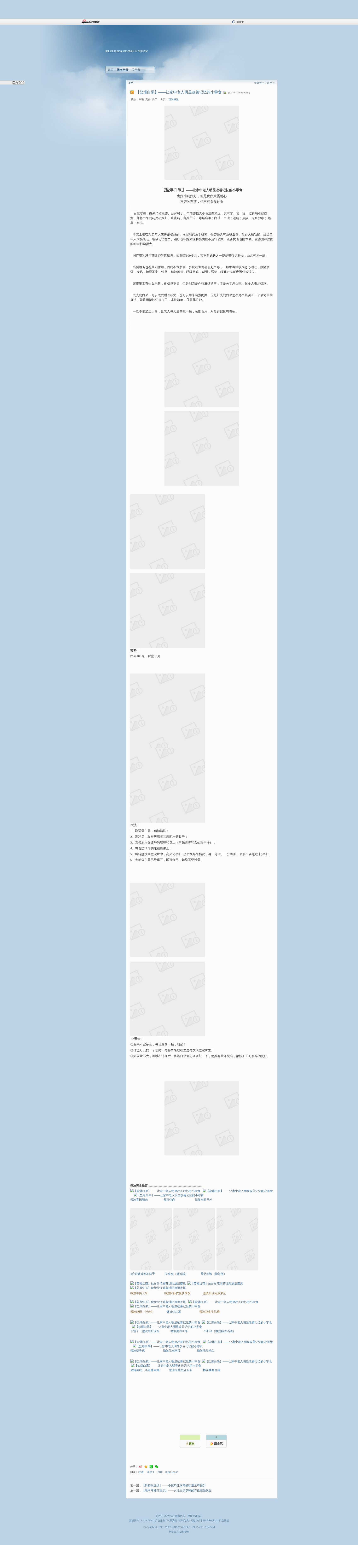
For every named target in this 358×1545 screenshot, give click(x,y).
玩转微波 (174, 99)
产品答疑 (224, 1520)
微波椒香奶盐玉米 (180, 1370)
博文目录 (122, 69)
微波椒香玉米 (203, 1199)
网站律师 (196, 1520)
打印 (160, 1472)
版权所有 (184, 1531)
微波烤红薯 (174, 1311)
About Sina (147, 1520)
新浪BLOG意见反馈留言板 (170, 1516)
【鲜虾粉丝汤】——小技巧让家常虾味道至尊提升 (174, 1485)
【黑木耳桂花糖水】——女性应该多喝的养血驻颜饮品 (177, 1490)
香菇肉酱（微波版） (214, 1273)
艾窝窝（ (176, 1273)
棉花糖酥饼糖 (211, 1370)
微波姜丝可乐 (180, 1331)
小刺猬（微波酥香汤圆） (220, 1331)
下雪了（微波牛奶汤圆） (146, 1331)
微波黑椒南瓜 (171, 1350)
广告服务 (160, 1520)
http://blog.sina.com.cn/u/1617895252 (126, 50)
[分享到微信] (156, 1466)
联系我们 (172, 1520)
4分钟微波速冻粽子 (142, 1273)
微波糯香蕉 (138, 1350)
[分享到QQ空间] (146, 1466)
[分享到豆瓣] (151, 1466)
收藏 (140, 1472)
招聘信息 (184, 1520)
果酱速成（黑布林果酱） (146, 1370)
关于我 (136, 69)
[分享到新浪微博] (140, 1466)
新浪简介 (134, 1520)
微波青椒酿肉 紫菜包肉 (152, 1199)
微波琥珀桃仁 (205, 1350)
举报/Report (171, 1472)
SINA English (209, 1520)
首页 (111, 69)
